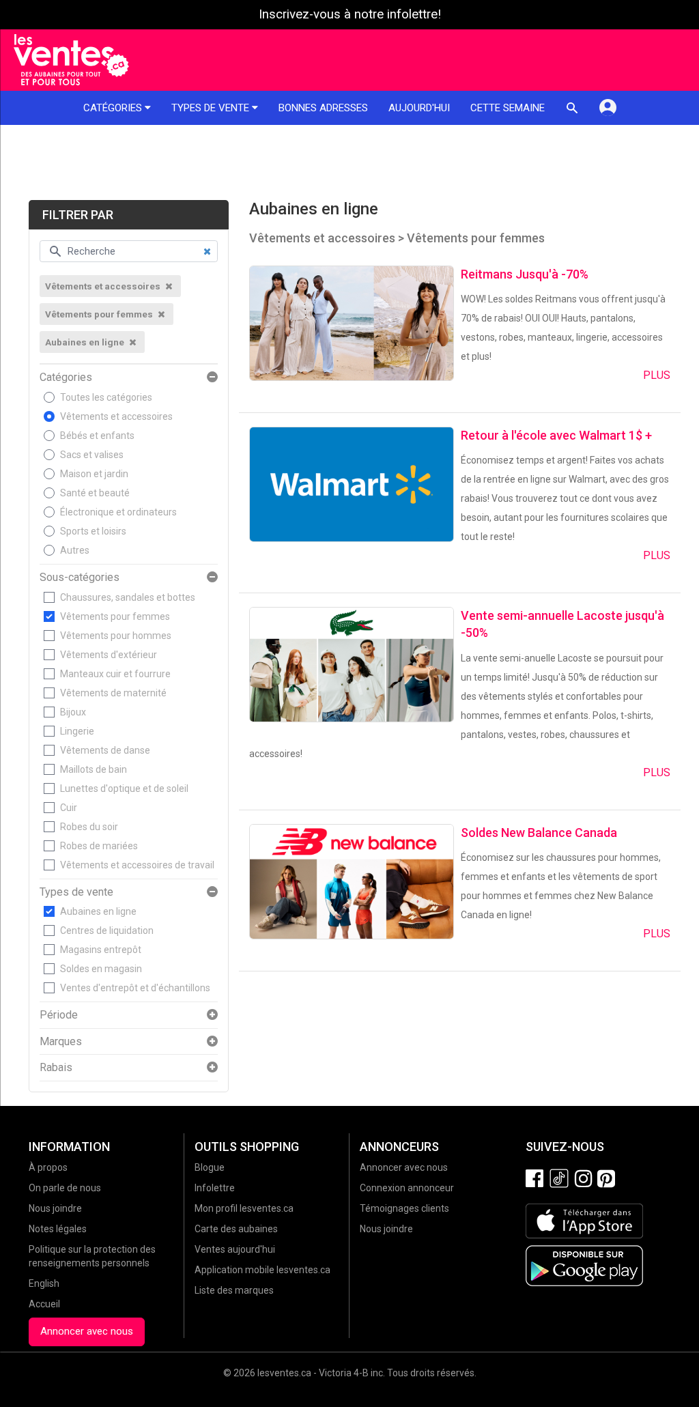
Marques (61, 1042)
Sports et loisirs (93, 531)
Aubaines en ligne (98, 911)
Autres (74, 550)
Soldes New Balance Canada (539, 832)
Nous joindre (55, 1208)
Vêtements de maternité (113, 692)
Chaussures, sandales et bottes (127, 597)
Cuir (68, 807)
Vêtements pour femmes (115, 616)
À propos (48, 1167)
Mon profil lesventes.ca (244, 1208)
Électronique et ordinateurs (118, 512)
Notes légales (58, 1228)
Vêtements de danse (105, 750)
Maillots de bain (93, 769)
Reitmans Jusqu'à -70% (524, 274)
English (44, 1283)
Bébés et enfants (97, 435)
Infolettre (215, 1187)
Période (59, 1015)
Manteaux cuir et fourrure (115, 673)
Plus (656, 375)
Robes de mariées (99, 845)
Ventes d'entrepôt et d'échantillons (135, 987)
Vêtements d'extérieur (108, 654)
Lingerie (77, 731)
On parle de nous (65, 1187)
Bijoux (73, 712)
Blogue (210, 1167)
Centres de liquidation (107, 930)
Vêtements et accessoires (116, 416)
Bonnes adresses (323, 108)
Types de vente (211, 108)
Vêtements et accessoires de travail (137, 864)
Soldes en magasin (101, 968)
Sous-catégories (79, 577)
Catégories (114, 108)
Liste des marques (234, 1290)
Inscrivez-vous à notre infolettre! (350, 14)
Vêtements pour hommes (115, 635)
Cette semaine (507, 108)
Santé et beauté (95, 492)
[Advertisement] (349, 162)
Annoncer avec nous (86, 1331)
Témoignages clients (404, 1208)
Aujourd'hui (419, 108)
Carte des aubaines (236, 1228)
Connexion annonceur (407, 1187)
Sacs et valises (92, 454)
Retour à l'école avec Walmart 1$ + (556, 435)
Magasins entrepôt (100, 949)
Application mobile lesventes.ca (262, 1269)
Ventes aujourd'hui (235, 1249)
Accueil (44, 1303)
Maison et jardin (94, 473)
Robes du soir (89, 826)
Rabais (56, 1068)
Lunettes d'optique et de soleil (124, 788)
